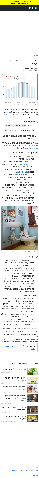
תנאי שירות (23, 470)
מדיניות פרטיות (11, 470)
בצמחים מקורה (22, 172)
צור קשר (35, 475)
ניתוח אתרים (33, 470)
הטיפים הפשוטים (31, 145)
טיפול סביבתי (33, 55)
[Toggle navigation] (4, 8)
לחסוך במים (10, 114)
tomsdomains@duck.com (19, 3)
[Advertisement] (19, 31)
